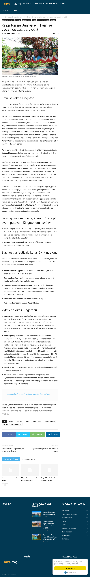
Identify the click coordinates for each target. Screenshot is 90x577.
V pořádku (70, 568)
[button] (85, 3)
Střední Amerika (16, 424)
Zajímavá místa (26, 20)
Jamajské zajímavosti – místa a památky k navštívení (28, 394)
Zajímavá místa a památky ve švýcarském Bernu (13, 450)
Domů (4, 17)
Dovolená (39, 3)
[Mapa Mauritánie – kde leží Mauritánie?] (49, 470)
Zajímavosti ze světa (43, 20)
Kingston (5, 424)
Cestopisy (62, 3)
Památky (53, 20)
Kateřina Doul (9, 33)
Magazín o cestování (14, 17)
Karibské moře (36, 421)
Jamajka (19, 421)
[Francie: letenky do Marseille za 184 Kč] (36, 514)
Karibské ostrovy (49, 421)
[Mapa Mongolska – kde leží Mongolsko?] (30, 470)
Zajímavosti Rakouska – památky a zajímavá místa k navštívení (50, 537)
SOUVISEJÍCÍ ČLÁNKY (11, 459)
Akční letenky (28, 3)
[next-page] (6, 484)
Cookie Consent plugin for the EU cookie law (70, 572)
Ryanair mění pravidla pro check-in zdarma (45, 450)
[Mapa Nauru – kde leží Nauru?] (10, 470)
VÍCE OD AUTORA (28, 459)
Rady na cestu (51, 3)
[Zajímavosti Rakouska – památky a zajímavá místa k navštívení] (36, 537)
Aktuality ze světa (10, 10)
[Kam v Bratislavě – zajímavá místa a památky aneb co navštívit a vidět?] (36, 524)
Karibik (27, 421)
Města (34, 20)
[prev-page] (3, 484)
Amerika (11, 421)
